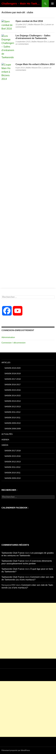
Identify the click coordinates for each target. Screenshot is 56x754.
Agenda (5, 440)
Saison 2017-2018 (12, 379)
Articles (5, 363)
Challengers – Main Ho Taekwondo (21, 3)
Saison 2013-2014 (12, 401)
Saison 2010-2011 (12, 418)
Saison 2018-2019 (12, 374)
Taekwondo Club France (12, 553)
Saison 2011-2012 (12, 412)
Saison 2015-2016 (12, 390)
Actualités (7, 434)
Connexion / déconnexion (13, 342)
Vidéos (4, 445)
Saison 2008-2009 (12, 429)
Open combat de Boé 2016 (29, 21)
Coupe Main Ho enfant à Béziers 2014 (35, 64)
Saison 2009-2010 (12, 423)
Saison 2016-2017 (12, 385)
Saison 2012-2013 (12, 407)
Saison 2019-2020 (12, 368)
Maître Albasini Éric (36, 25)
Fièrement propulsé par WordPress (15, 750)
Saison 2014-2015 (12, 396)
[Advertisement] (28, 631)
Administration (8, 337)
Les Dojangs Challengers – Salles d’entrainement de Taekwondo (33, 36)
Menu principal (52, 3)
